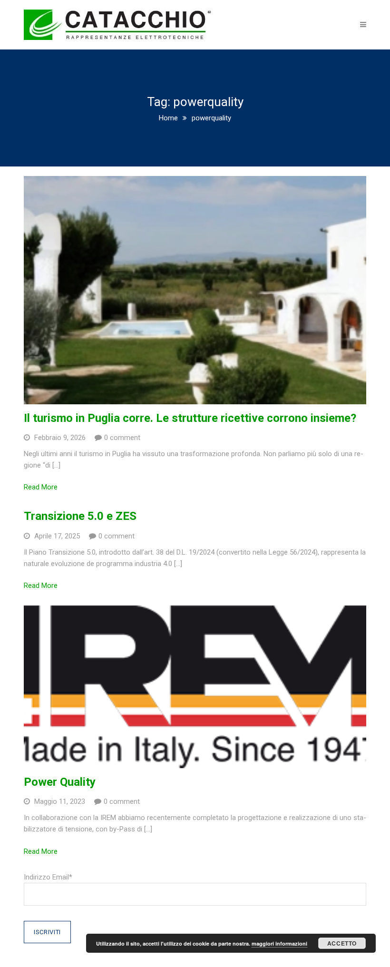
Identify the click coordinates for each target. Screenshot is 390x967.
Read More (41, 487)
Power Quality (60, 782)
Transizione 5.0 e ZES (80, 516)
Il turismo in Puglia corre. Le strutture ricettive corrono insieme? (190, 418)
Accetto (342, 943)
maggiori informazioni (279, 943)
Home (168, 118)
